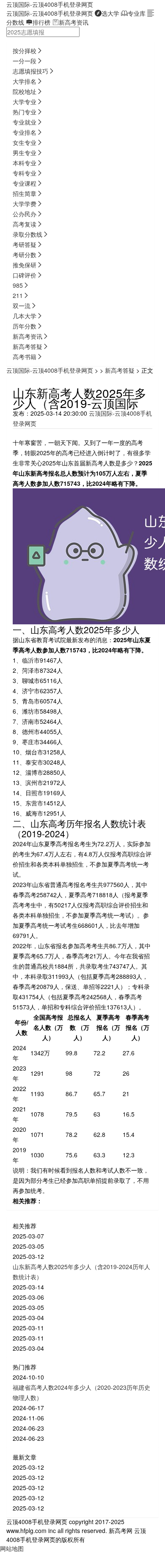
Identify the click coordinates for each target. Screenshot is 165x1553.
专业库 (137, 13)
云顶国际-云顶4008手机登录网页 (49, 4)
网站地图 (12, 1548)
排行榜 (41, 22)
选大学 (110, 13)
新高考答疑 (120, 370)
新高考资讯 (73, 22)
